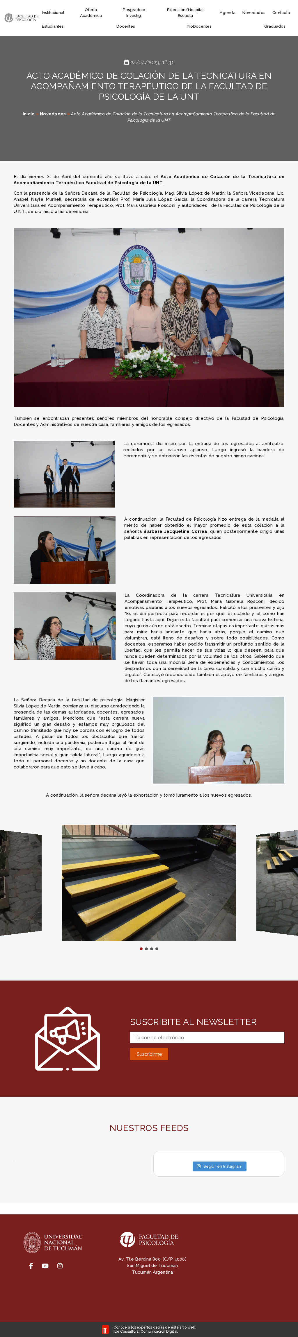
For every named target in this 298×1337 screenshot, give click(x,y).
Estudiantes (53, 26)
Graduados (274, 26)
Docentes (125, 26)
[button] (141, 948)
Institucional (53, 12)
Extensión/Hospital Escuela (185, 12)
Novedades (253, 12)
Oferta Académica (91, 12)
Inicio (29, 114)
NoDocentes (199, 26)
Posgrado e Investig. (134, 12)
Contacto (281, 12)
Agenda (227, 12)
